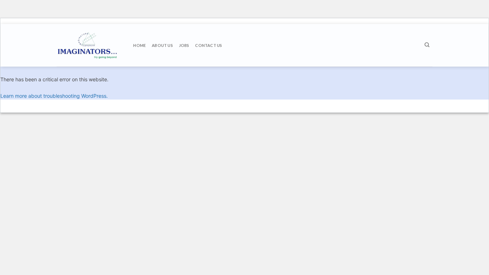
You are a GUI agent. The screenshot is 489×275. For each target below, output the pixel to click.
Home (139, 45)
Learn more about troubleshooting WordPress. (54, 96)
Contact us (208, 45)
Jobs (184, 45)
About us (162, 45)
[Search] (427, 45)
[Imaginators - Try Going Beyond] (88, 45)
